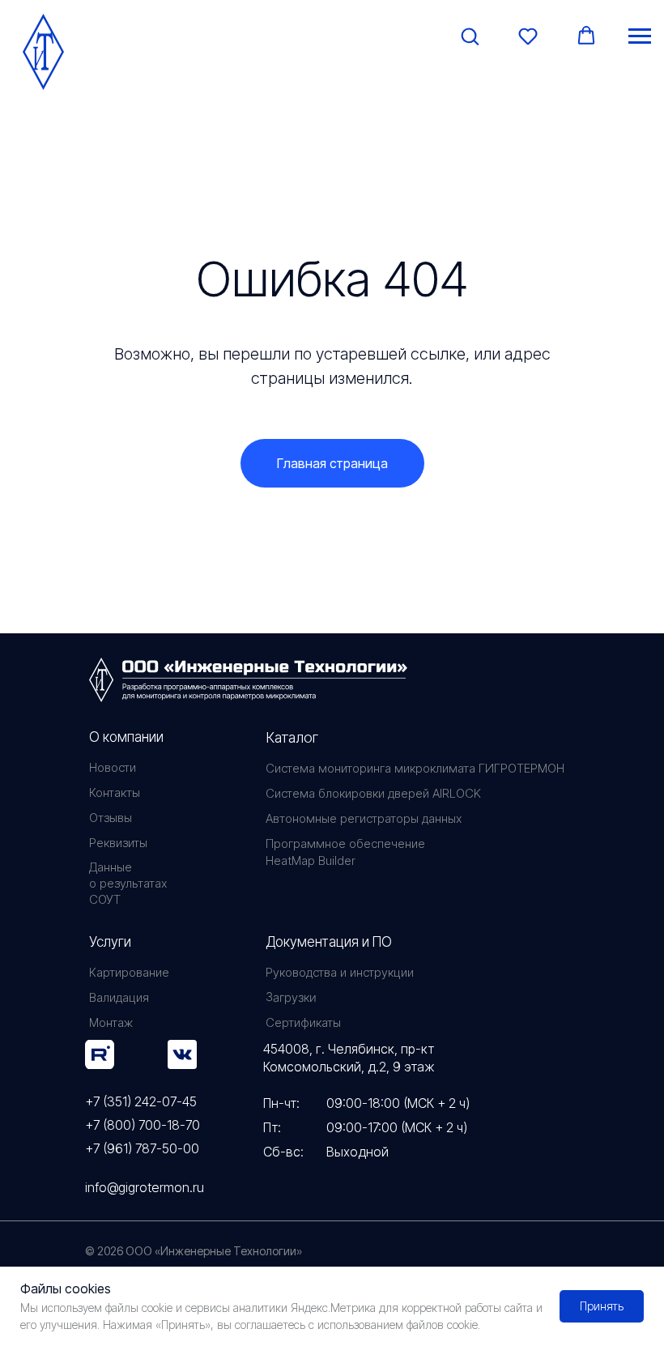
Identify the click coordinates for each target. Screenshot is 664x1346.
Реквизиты (118, 842)
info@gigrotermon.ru (144, 1187)
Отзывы (110, 817)
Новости (112, 767)
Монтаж (111, 1022)
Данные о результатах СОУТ (128, 883)
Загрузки (291, 997)
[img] (99, 1054)
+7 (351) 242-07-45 (141, 1101)
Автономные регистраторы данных (364, 818)
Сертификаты (303, 1022)
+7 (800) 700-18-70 (142, 1125)
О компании (126, 737)
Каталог (292, 737)
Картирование (129, 972)
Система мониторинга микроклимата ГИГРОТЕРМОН (415, 768)
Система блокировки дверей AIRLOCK (373, 793)
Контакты (114, 792)
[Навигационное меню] (639, 36)
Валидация (119, 997)
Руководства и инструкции (340, 972)
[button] (469, 35)
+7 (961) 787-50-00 (142, 1148)
